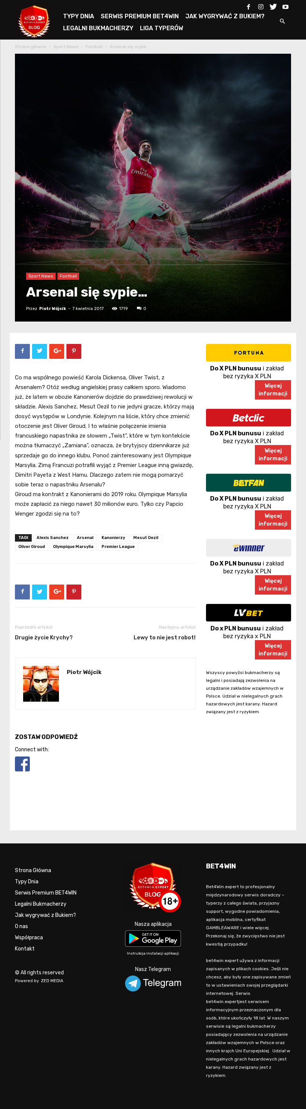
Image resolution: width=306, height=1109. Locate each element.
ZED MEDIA (52, 980)
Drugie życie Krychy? (44, 637)
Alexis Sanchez (53, 537)
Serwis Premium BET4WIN (45, 893)
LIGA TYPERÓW (161, 28)
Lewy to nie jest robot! (165, 637)
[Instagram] (260, 5)
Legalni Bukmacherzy (40, 904)
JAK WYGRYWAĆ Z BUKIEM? (225, 16)
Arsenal (85, 537)
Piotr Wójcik (52, 308)
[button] (282, 22)
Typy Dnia (26, 881)
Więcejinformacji (273, 390)
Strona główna (30, 46)
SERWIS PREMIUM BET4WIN (140, 16)
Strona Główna (33, 870)
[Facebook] (248, 5)
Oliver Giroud (31, 546)
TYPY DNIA (78, 16)
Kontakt (25, 949)
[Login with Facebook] (22, 773)
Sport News (65, 46)
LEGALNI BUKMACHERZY (98, 28)
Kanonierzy (113, 537)
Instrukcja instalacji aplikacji (153, 953)
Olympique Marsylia (73, 546)
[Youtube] (285, 5)
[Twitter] (273, 5)
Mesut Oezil (145, 537)
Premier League (118, 546)
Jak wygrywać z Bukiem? (45, 915)
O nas (21, 926)
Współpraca (29, 937)
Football (94, 46)
